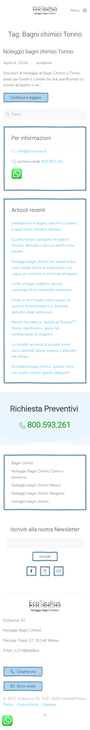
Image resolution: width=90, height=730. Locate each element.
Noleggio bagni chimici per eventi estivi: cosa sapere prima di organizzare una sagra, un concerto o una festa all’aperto (44, 267)
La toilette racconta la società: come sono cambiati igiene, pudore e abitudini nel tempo (44, 350)
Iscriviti (45, 556)
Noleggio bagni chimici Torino (38, 51)
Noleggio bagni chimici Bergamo (38, 493)
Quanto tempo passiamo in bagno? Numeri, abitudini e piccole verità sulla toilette (43, 245)
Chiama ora (26, 671)
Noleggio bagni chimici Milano (36, 485)
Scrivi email (26, 686)
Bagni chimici (22, 463)
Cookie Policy (28, 704)
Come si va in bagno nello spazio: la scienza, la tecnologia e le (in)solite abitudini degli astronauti (41, 306)
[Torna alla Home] (45, 10)
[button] (79, 10)
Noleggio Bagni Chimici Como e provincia (37, 474)
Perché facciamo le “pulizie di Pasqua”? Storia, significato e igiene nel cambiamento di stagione (43, 328)
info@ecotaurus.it (31, 151)
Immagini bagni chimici (30, 501)
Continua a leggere (25, 97)
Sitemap (49, 704)
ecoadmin (44, 62)
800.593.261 (52, 161)
